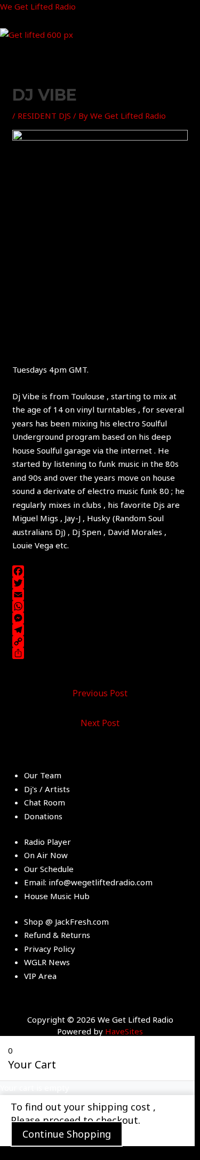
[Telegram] (100, 630)
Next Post (100, 723)
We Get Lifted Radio (38, 6)
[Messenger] (100, 618)
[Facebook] (100, 571)
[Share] (100, 653)
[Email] (100, 594)
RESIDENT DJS (44, 115)
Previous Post (100, 693)
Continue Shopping (66, 1134)
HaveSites (124, 1031)
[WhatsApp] (100, 606)
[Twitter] (100, 583)
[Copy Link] (100, 641)
